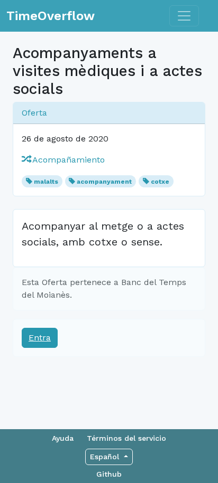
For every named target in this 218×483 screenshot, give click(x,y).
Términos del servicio (126, 438)
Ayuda (63, 438)
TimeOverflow (50, 15)
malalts (46, 181)
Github (109, 474)
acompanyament (104, 181)
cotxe (160, 181)
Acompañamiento (67, 160)
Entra (40, 338)
